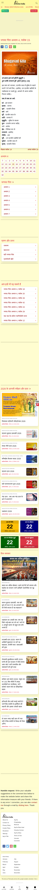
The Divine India (19, 2)
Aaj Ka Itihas (17, 833)
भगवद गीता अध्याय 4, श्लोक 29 (14, 312)
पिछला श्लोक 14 (6, 149)
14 (10, 164)
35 (13, 171)
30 (31, 168)
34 (10, 171)
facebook (4, 846)
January (5, 859)
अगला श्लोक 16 (33, 149)
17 (20, 164)
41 (34, 171)
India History (6, 856)
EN (38, 401)
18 (24, 164)
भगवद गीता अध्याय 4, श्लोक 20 (14, 294)
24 (10, 168)
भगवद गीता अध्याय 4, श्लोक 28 (14, 298)
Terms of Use (18, 835)
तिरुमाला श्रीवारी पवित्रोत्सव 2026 (14, 7)
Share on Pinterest (10, 46)
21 (34, 164)
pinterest (11, 846)
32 (3, 171)
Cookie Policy (6, 828)
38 (24, 171)
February (5, 861)
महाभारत (6, 250)
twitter (7, 846)
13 (6, 164)
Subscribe (34, 11)
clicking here (23, 805)
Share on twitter (6, 46)
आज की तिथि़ (29, 7)
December (17, 872)
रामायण (6, 246)
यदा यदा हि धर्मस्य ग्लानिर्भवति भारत (15, 316)
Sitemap (5, 833)
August (16, 861)
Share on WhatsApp (14, 46)
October (16, 867)
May (4, 870)
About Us (5, 820)
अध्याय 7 (7, 214)
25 (13, 168)
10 (31, 161)
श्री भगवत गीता (9, 255)
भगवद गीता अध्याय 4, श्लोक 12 (14, 320)
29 (27, 168)
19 (27, 164)
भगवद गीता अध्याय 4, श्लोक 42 (14, 303)
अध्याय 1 (7, 187)
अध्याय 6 (7, 209)
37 (20, 171)
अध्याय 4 (7, 200)
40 (31, 171)
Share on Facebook (2, 46)
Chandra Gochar (19, 830)
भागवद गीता (6, 182)
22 (3, 168)
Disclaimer (6, 831)
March (4, 864)
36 (17, 171)
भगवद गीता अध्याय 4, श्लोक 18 (14, 289)
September (17, 864)
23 (6, 168)
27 (20, 168)
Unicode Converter (17, 839)
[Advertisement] (19, 24)
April (4, 867)
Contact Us (6, 822)
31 (34, 168)
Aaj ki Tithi (5, 836)
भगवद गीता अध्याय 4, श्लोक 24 (14, 307)
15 (13, 164)
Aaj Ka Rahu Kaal (19, 827)
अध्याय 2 (7, 191)
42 (3, 175)
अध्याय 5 (7, 205)
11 (34, 161)
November (17, 870)
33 (6, 171)
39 (27, 171)
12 (3, 164)
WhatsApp (5, 11)
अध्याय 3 (7, 196)
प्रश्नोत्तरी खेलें (8, 259)
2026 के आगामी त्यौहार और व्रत (14, 388)
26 (17, 168)
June (4, 872)
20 (31, 164)
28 (24, 168)
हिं (37, 404)
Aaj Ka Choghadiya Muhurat (17, 822)
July (15, 859)
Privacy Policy (7, 825)
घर (1, 7)
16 (17, 164)
